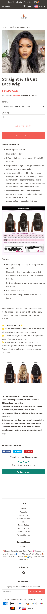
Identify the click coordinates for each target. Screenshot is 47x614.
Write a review (23, 472)
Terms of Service (23, 535)
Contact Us (23, 515)
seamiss (23, 599)
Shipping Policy (24, 532)
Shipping (16, 95)
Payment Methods (23, 518)
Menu (7, 6)
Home (4, 27)
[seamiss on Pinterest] (23, 573)
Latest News (23, 542)
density (5, 101)
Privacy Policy (23, 525)
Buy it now (23, 135)
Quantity (5, 112)
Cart (29, 6)
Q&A (23, 522)
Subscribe (36, 591)
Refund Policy (23, 528)
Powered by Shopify (34, 599)
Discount (23, 547)
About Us (23, 512)
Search (23, 509)
